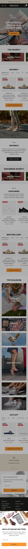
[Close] (25, 513)
